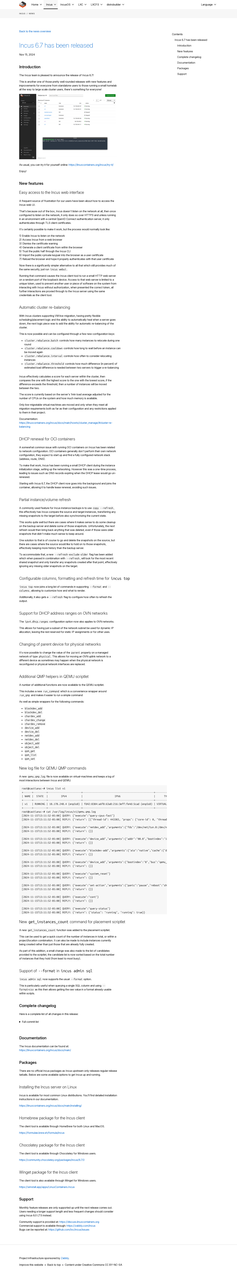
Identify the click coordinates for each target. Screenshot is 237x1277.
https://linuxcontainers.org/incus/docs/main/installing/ (50, 1105)
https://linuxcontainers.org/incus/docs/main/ (45, 1050)
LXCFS (95, 4)
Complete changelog (189, 57)
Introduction (184, 45)
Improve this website (31, 1264)
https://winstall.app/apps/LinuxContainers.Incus (47, 1187)
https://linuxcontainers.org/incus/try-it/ (91, 164)
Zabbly (65, 1258)
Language (207, 4)
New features (185, 51)
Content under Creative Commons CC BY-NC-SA (93, 1264)
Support (182, 74)
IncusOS (65, 4)
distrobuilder (114, 4)
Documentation (186, 62)
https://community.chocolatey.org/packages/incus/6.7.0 (51, 1159)
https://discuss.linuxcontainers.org (79, 1221)
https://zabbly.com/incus (81, 1225)
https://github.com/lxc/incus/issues (68, 1229)
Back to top (54, 1264)
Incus (49, 4)
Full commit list (30, 1021)
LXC (80, 4)
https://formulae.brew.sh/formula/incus (41, 1132)
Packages (183, 68)
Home (34, 4)
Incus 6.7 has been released (56, 45)
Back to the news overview (35, 31)
